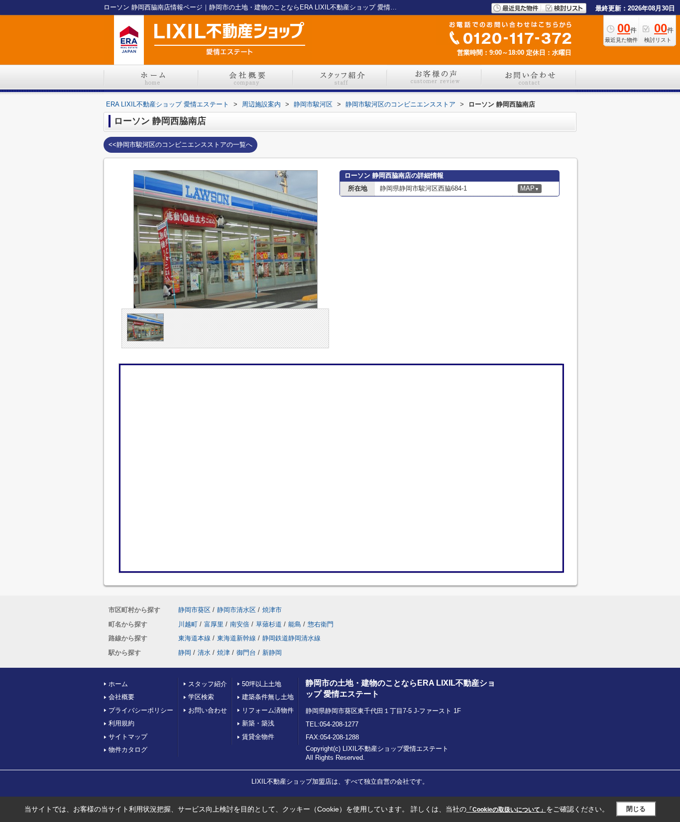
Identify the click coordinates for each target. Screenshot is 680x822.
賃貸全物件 (258, 736)
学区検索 (201, 697)
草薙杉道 (269, 624)
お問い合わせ (207, 710)
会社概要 (121, 697)
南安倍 (239, 624)
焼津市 (272, 610)
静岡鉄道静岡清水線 (291, 638)
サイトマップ (128, 736)
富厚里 (214, 624)
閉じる (636, 809)
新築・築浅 (258, 723)
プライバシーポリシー (141, 710)
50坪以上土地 (261, 684)
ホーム (118, 684)
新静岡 (272, 652)
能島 (294, 624)
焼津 (223, 652)
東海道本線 (194, 638)
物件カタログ (128, 749)
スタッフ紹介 (207, 684)
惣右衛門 (321, 624)
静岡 (184, 652)
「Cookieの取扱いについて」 (506, 809)
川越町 (188, 624)
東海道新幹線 (236, 638)
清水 (204, 652)
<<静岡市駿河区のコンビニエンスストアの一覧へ (180, 144)
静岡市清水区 (236, 610)
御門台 (246, 652)
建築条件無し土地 (268, 697)
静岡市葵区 (194, 610)
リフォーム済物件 (268, 710)
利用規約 (121, 723)
